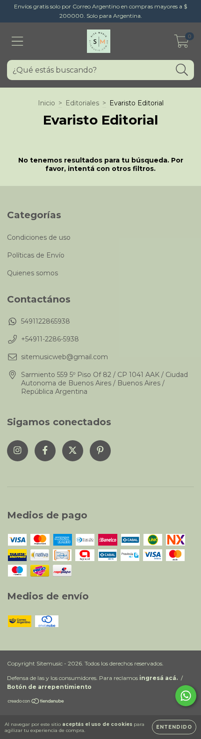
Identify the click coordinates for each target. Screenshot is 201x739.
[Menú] (17, 41)
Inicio (46, 103)
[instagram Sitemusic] (17, 450)
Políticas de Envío (36, 255)
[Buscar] (182, 70)
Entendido (174, 727)
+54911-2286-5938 (50, 339)
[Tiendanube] (36, 702)
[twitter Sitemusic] (72, 450)
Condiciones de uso (39, 237)
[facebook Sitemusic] (45, 450)
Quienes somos (32, 273)
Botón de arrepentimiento (49, 686)
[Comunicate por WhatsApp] (185, 695)
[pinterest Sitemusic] (100, 450)
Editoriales (82, 103)
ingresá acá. (158, 677)
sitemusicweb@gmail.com (64, 357)
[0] (181, 43)
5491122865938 (45, 321)
